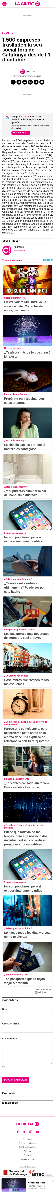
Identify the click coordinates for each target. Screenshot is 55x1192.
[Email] (41, 82)
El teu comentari (10, 1038)
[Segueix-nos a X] (24, 1132)
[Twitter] (18, 82)
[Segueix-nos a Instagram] (31, 1132)
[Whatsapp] (30, 82)
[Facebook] (13, 82)
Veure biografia (19, 250)
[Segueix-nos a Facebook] (18, 1132)
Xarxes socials (27, 1159)
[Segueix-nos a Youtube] (37, 1132)
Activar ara (19, 133)
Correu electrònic (10, 1023)
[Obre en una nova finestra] (15, 1173)
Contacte (27, 1155)
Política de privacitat (27, 1143)
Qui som (27, 1151)
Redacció (30, 72)
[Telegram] (36, 82)
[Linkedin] (24, 82)
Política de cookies (27, 1147)
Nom (4, 1009)
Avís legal (27, 1139)
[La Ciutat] (27, 3)
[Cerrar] (52, 1181)
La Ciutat (8, 33)
